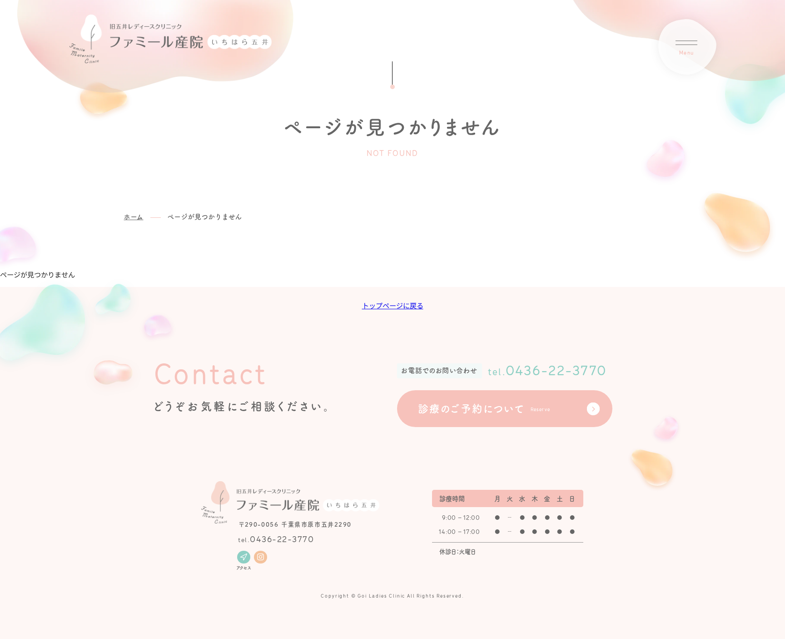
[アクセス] (243, 557)
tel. (276, 539)
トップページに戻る (392, 305)
